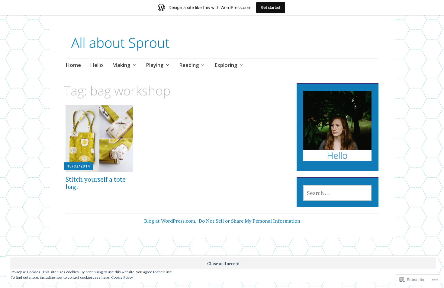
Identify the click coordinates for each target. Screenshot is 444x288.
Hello (96, 64)
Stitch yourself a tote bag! (96, 183)
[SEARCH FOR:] (337, 193)
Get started (270, 7)
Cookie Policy (122, 277)
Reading (189, 64)
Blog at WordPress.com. (170, 221)
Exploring (225, 64)
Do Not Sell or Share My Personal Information (249, 221)
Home (73, 64)
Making (121, 64)
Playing (155, 64)
